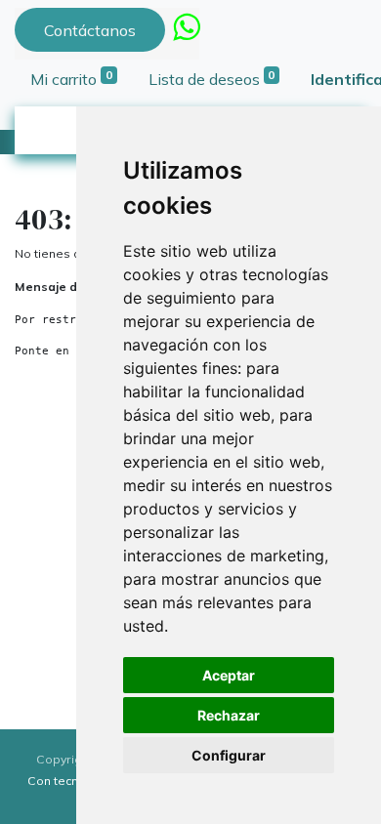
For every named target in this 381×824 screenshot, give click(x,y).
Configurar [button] (228, 755)
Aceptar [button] (228, 675)
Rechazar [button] (228, 715)
